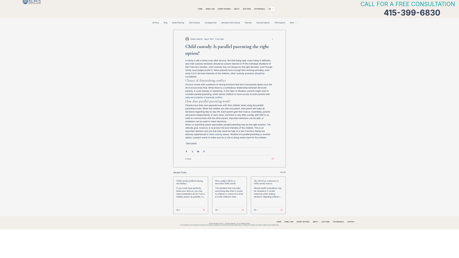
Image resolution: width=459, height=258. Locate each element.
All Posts (155, 23)
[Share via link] (204, 151)
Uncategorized (210, 23)
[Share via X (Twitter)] (192, 151)
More (292, 23)
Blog (165, 23)
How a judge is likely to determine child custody (225, 182)
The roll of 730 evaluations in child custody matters (266, 182)
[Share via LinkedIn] (198, 151)
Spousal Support (263, 23)
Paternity (248, 23)
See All (283, 172)
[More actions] (272, 39)
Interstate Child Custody (230, 23)
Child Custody (194, 23)
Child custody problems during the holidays (189, 182)
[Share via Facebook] (186, 151)
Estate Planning (178, 23)
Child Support (279, 23)
